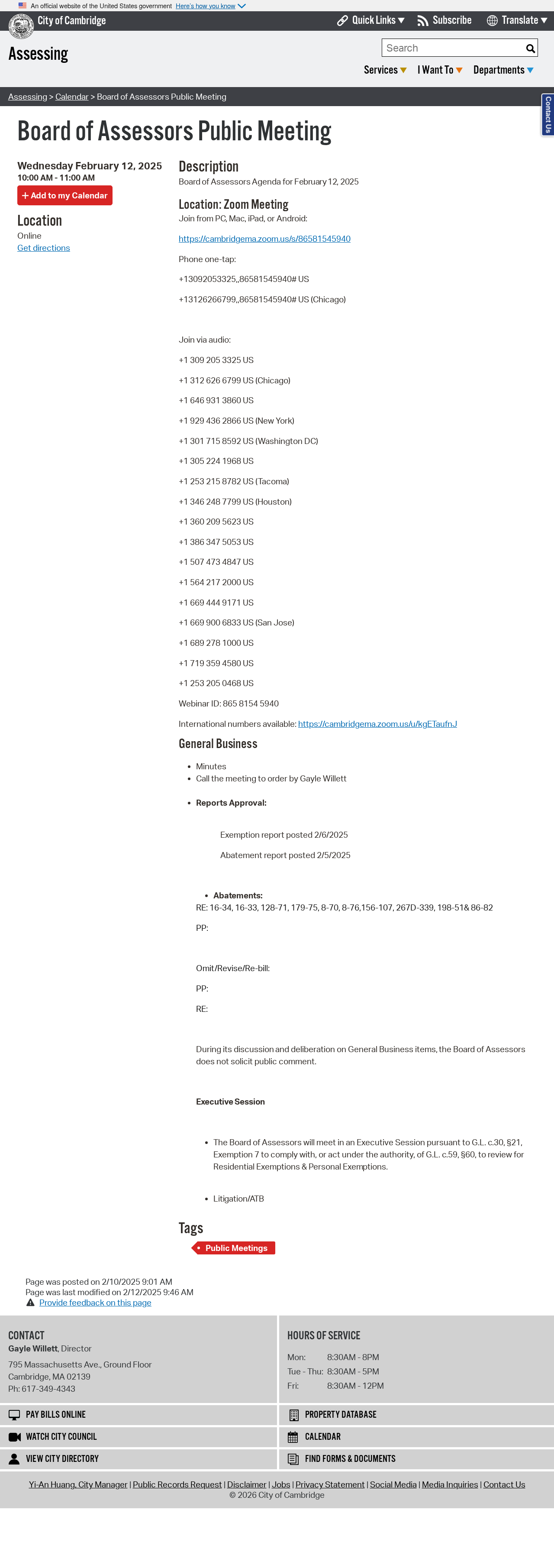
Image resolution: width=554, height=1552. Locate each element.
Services (381, 70)
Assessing (27, 96)
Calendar (72, 96)
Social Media (393, 1484)
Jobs (281, 1484)
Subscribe (452, 20)
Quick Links (374, 20)
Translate (520, 20)
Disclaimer (247, 1484)
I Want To (436, 70)
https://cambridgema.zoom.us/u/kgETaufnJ (377, 724)
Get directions (43, 248)
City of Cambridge (72, 21)
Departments (499, 70)
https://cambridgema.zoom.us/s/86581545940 (265, 238)
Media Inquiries (450, 1484)
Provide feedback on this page (95, 1302)
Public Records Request (177, 1484)
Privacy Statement (330, 1484)
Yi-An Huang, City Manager (78, 1484)
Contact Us (504, 1484)
